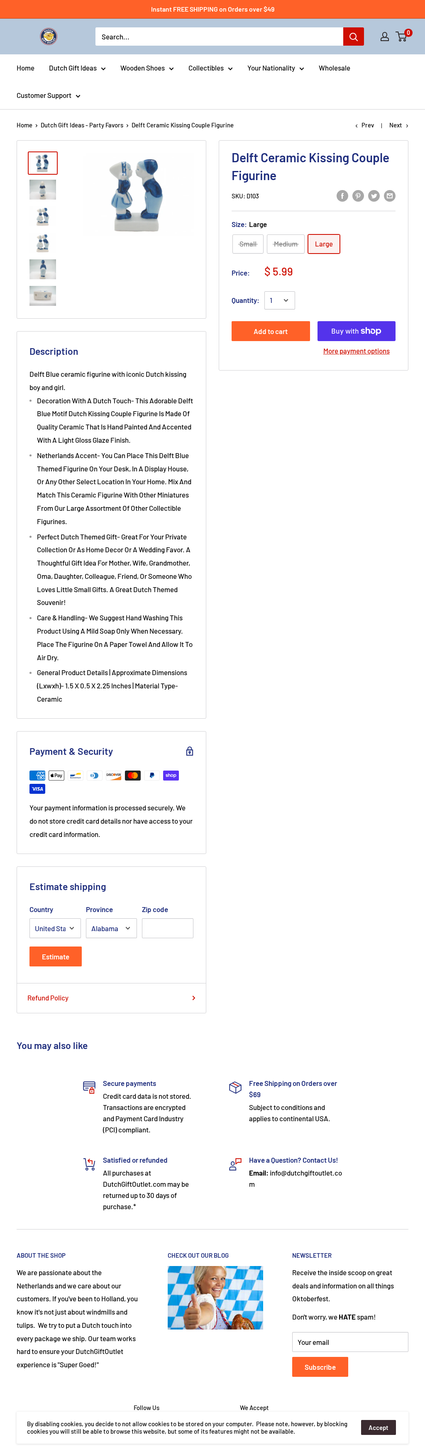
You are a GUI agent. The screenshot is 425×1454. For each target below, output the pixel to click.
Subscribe (320, 1367)
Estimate (55, 956)
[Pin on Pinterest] (358, 195)
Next (395, 125)
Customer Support (44, 95)
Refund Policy (47, 997)
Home (25, 67)
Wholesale (334, 67)
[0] (401, 36)
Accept (378, 1427)
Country (41, 909)
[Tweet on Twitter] (374, 195)
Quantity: (245, 300)
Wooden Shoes (142, 67)
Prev (367, 125)
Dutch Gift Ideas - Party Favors (82, 125)
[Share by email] (390, 195)
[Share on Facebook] (342, 195)
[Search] (353, 36)
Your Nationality (271, 67)
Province (99, 909)
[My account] (385, 36)
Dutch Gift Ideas (73, 67)
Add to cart (271, 331)
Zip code (155, 909)
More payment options (356, 350)
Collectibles (206, 67)
